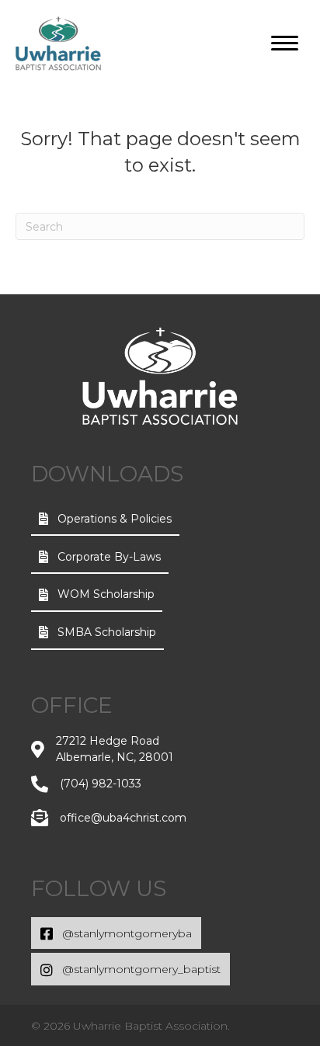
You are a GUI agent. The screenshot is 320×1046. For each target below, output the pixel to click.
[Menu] (284, 43)
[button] (105, 519)
